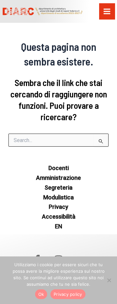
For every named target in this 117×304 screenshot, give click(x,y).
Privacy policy (68, 294)
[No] (109, 280)
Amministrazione (58, 177)
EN (58, 226)
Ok (41, 294)
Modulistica (58, 197)
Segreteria (58, 187)
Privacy (58, 206)
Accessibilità (58, 216)
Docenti (58, 168)
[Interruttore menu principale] (107, 11)
